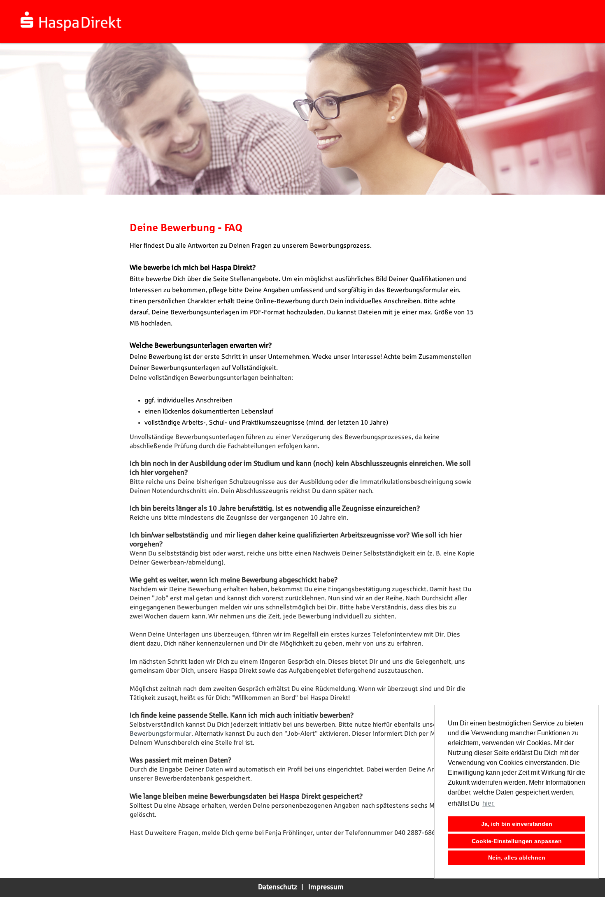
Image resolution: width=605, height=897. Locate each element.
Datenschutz (277, 887)
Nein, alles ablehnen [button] (516, 857)
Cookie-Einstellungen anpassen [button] (517, 841)
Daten (215, 770)
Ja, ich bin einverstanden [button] (516, 823)
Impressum (326, 887)
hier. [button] (488, 803)
